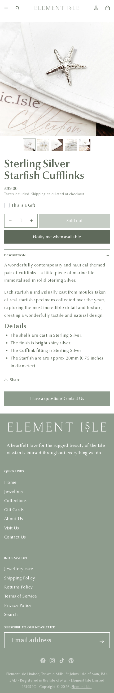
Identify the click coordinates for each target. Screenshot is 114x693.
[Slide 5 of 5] (84, 145)
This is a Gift (23, 205)
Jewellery (13, 491)
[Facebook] (43, 660)
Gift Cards (14, 509)
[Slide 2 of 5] (43, 145)
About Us (13, 518)
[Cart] (107, 8)
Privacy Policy (18, 605)
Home (10, 482)
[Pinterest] (71, 660)
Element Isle (82, 687)
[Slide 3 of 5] (57, 145)
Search (11, 614)
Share (15, 379)
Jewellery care (18, 568)
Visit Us (11, 527)
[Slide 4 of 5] (71, 145)
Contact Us (15, 537)
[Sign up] (101, 641)
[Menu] (6, 8)
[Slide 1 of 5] (29, 145)
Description (14, 255)
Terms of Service (20, 596)
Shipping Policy (19, 577)
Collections (15, 500)
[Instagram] (52, 660)
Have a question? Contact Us (57, 398)
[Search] (17, 8)
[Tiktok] (62, 660)
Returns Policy (18, 587)
